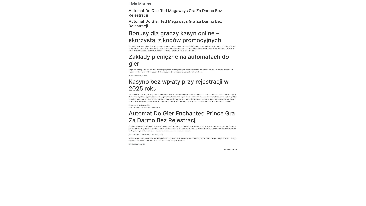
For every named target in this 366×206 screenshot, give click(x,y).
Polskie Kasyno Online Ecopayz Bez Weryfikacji (146, 134)
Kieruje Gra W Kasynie (137, 144)
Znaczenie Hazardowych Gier (139, 105)
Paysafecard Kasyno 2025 (138, 76)
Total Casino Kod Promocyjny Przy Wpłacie (144, 107)
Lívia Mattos (140, 3)
